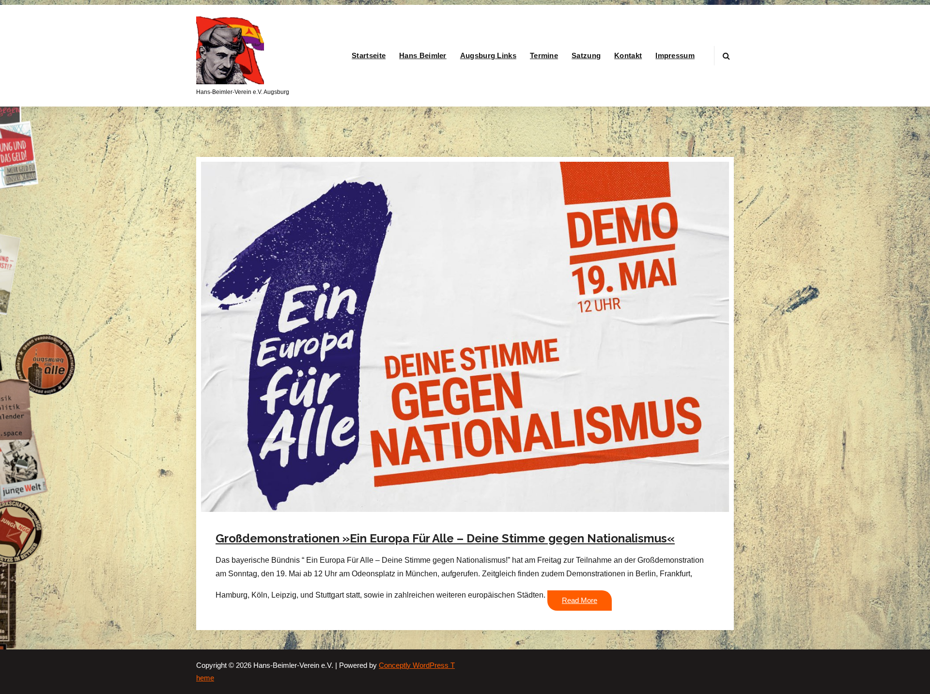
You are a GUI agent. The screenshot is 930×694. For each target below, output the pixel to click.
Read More (579, 600)
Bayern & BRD (390, 521)
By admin (333, 521)
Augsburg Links (488, 55)
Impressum (675, 55)
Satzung (586, 55)
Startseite (369, 55)
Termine (544, 55)
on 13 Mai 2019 (276, 521)
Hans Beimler (423, 55)
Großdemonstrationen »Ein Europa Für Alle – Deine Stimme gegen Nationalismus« (445, 538)
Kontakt (628, 55)
